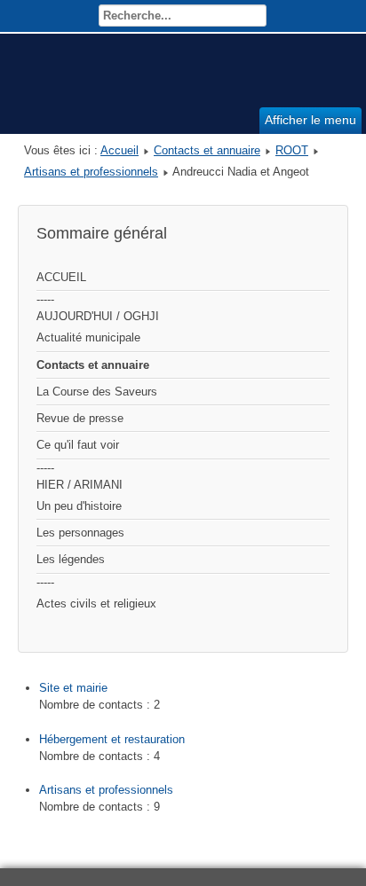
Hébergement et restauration (112, 739)
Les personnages (80, 532)
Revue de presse (79, 418)
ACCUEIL (61, 277)
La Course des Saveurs (96, 391)
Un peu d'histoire (79, 506)
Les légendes (70, 559)
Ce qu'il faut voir (77, 444)
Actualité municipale (88, 337)
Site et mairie (73, 687)
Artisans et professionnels (91, 171)
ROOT (291, 150)
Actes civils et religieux (96, 603)
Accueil (119, 150)
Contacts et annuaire (207, 150)
